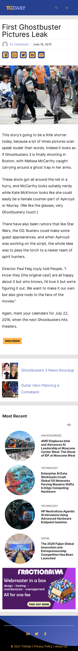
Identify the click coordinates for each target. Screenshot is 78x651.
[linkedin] (32, 55)
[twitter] (23, 55)
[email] (41, 55)
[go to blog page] (69, 425)
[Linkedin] (28, 634)
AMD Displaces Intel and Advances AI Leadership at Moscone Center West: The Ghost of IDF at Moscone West (58, 448)
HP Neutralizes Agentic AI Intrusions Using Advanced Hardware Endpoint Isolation (58, 516)
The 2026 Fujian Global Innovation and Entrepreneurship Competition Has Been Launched (57, 551)
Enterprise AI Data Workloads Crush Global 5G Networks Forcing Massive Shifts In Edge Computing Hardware (57, 482)
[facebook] (5, 55)
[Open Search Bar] (56, 8)
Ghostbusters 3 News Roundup (47, 370)
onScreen (12, 341)
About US (61, 646)
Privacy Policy (43, 646)
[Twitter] (36, 634)
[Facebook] (45, 634)
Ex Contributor (19, 44)
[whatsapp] (14, 55)
